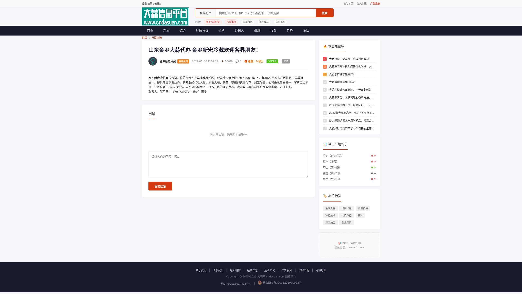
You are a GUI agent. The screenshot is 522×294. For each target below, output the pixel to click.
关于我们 (201, 270)
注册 (149, 3)
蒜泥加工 (330, 222)
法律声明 (304, 270)
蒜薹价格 (363, 208)
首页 (150, 30)
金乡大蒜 (330, 208)
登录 (144, 3)
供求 (257, 30)
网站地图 (321, 270)
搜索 (324, 13)
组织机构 (235, 270)
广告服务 (286, 270)
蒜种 (360, 215)
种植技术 (330, 215)
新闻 (166, 30)
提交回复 (160, 186)
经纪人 (239, 30)
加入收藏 (362, 3)
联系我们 (218, 270)
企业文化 (269, 270)
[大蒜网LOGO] (165, 16)
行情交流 (156, 37)
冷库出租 (347, 208)
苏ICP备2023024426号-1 (235, 283)
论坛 (306, 30)
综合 (183, 30)
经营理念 (252, 270)
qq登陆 (157, 3)
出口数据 (347, 215)
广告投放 (375, 3)
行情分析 (202, 30)
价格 (221, 30)
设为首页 (348, 3)
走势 (290, 30)
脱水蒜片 (347, 222)
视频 (273, 30)
